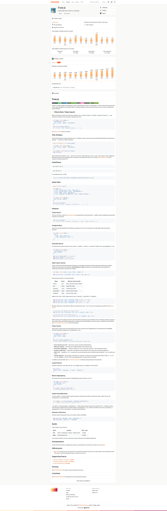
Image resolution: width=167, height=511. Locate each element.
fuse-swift (57, 451)
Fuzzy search (67, 13)
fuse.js (53, 62)
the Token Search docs (74, 359)
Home (63, 2)
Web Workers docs (103, 157)
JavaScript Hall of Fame (72, 496)
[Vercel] (86, 507)
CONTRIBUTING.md (59, 476)
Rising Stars (95, 490)
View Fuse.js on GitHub (83, 481)
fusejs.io (103, 445)
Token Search (57, 131)
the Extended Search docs (61, 322)
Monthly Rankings (70, 494)
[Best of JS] (55, 2)
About (67, 498)
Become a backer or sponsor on (64, 459)
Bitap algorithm (71, 215)
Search (60, 13)
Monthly (77, 2)
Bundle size (64, 87)
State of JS (95, 492)
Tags (72, 2)
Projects (68, 2)
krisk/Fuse (54, 22)
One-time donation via (62, 463)
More (82, 2)
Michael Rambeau (83, 505)
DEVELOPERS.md (58, 470)
